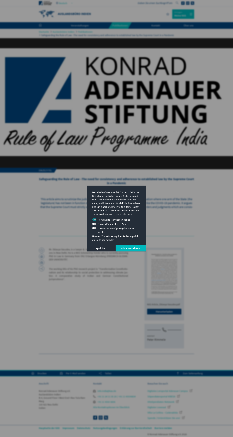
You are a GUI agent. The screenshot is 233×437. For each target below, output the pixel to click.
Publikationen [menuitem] (120, 25)
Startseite (44, 31)
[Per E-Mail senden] (41, 262)
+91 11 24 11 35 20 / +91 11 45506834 (116, 396)
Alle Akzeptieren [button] (130, 248)
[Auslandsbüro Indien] (47, 13)
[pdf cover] (164, 274)
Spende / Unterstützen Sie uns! (164, 418)
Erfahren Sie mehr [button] (123, 214)
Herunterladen (164, 311)
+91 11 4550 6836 (106, 401)
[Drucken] (41, 256)
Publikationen (85, 31)
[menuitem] (43, 25)
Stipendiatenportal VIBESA (162, 396)
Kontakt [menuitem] (155, 25)
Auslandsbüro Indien (63, 31)
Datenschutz (83, 428)
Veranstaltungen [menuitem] (80, 25)
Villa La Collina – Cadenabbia (163, 412)
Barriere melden (163, 428)
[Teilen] (41, 268)
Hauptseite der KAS (49, 428)
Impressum (68, 428)
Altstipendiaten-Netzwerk (161, 401)
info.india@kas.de (106, 391)
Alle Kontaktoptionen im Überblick (111, 407)
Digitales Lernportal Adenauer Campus (168, 391)
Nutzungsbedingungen (105, 428)
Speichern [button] (101, 248)
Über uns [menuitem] (188, 25)
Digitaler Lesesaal (157, 407)
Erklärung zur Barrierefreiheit (136, 428)
